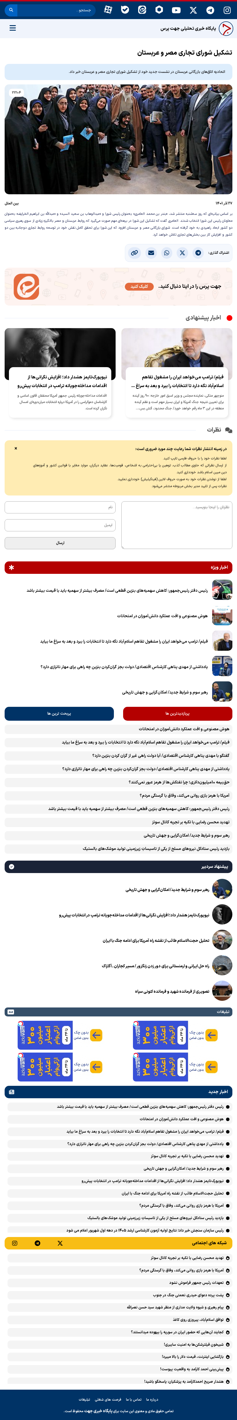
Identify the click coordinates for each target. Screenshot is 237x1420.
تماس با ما (134, 1399)
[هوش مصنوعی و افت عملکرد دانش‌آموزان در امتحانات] (222, 616)
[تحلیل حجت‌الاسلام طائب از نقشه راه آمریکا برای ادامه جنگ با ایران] (222, 941)
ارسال (60, 543)
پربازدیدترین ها (178, 714)
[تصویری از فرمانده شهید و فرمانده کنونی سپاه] (222, 992)
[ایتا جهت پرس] (118, 288)
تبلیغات (84, 1399)
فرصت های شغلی (108, 1399)
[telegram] (210, 10)
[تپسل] (136, 1024)
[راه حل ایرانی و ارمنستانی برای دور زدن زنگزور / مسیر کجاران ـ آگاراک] (222, 966)
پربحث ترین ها (59, 714)
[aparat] (108, 10)
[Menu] (13, 29)
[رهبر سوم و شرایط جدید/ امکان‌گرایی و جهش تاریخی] (222, 692)
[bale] (125, 10)
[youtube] (176, 10)
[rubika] (159, 10)
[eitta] (142, 10)
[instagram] (227, 10)
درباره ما (152, 1399)
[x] (193, 10)
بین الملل (12, 203)
